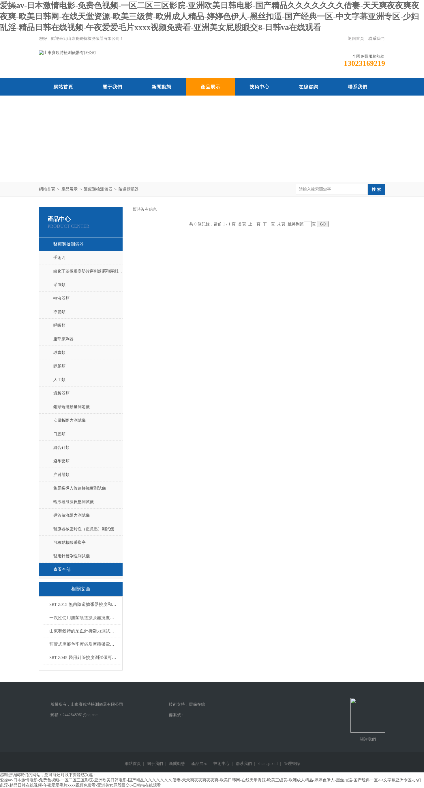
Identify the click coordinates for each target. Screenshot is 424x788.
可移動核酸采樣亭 (69, 542)
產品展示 (210, 86)
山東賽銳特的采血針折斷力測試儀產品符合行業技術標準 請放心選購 (83, 631)
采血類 (59, 285)
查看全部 (62, 569)
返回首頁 (356, 38)
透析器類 (61, 393)
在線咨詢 (308, 86)
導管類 (59, 312)
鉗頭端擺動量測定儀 (71, 407)
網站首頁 (63, 86)
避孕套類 (61, 461)
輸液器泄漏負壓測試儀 (73, 502)
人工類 (59, 380)
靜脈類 (59, 366)
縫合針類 (61, 447)
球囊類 (59, 352)
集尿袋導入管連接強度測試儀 (79, 488)
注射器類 (61, 475)
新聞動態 (161, 86)
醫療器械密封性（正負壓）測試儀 (83, 529)
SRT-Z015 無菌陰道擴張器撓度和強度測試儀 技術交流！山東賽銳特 (83, 604)
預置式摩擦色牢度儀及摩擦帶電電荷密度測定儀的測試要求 (83, 644)
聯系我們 (376, 38)
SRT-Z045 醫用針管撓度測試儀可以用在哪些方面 (83, 657)
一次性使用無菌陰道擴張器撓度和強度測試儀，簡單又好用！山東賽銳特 (83, 617)
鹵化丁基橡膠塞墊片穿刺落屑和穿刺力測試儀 (88, 271)
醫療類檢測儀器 (98, 189)
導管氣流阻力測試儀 (71, 515)
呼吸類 (59, 325)
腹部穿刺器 (63, 339)
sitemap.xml (268, 763)
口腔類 (59, 434)
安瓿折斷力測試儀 (69, 420)
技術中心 (259, 86)
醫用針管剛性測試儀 (71, 556)
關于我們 (112, 86)
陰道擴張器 (129, 189)
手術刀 (59, 257)
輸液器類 (61, 298)
